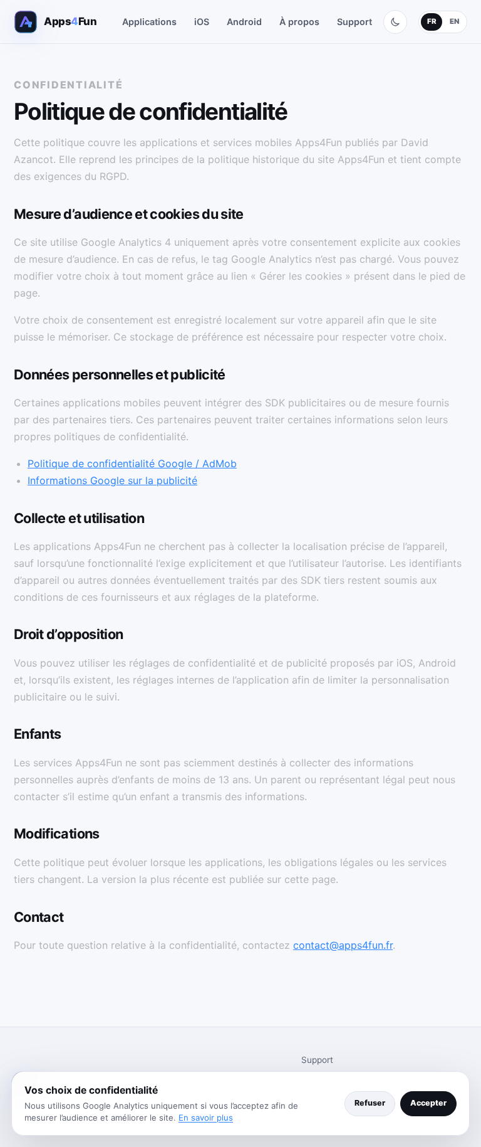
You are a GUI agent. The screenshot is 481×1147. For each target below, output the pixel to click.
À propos (299, 21)
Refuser (369, 1102)
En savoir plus (205, 1118)
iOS (201, 21)
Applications (149, 21)
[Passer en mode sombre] (395, 22)
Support (354, 21)
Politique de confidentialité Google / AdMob (132, 463)
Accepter (428, 1102)
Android (244, 21)
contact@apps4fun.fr (343, 945)
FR (432, 21)
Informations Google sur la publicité (112, 480)
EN (454, 21)
